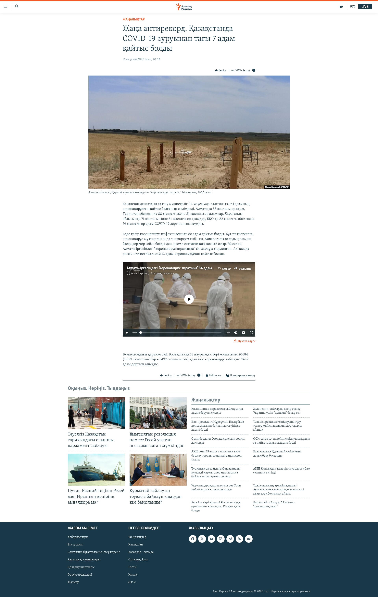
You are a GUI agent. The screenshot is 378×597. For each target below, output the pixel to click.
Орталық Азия (138, 559)
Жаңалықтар (137, 537)
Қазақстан (135, 544)
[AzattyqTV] (341, 7)
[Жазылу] (248, 539)
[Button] (221, 70)
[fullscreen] (251, 333)
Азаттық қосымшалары (84, 559)
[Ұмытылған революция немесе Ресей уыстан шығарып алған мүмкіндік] (158, 413)
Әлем (132, 582)
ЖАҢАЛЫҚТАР (134, 19)
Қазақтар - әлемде (141, 552)
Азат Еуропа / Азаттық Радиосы (153, 273)
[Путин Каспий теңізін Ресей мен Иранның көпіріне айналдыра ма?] (96, 470)
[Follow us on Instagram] (220, 539)
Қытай (132, 574)
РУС (353, 6)
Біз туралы (75, 544)
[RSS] (239, 539)
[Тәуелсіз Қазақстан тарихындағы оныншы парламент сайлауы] (96, 413)
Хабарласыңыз (78, 537)
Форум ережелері (80, 574)
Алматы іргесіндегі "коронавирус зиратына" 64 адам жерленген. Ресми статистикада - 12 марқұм (206, 268)
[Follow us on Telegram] (230, 539)
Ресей (132, 567)
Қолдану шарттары (81, 567)
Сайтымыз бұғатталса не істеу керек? (94, 552)
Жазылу (73, 582)
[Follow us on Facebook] (192, 539)
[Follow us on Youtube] (211, 539)
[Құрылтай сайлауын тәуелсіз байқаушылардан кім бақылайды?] (158, 470)
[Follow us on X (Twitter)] (202, 539)
